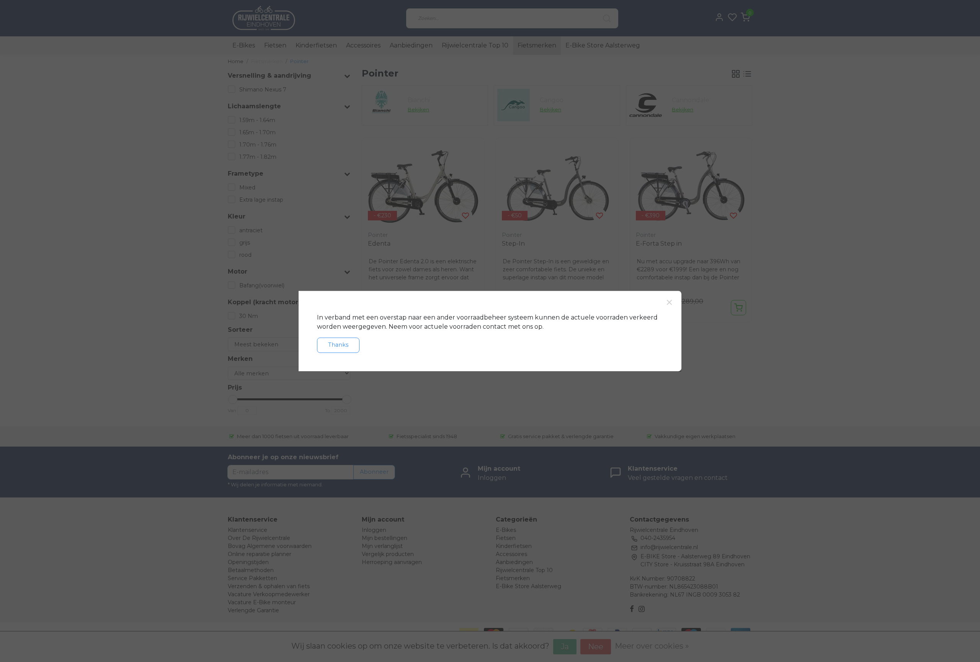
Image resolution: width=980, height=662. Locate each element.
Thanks (338, 344)
